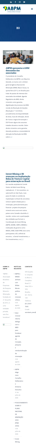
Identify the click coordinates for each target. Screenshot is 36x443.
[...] (11, 137)
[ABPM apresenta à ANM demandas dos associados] (18, 57)
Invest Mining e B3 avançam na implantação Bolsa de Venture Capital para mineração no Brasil (15, 158)
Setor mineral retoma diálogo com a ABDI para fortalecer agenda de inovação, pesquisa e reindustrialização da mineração (18, 334)
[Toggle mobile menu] (32, 9)
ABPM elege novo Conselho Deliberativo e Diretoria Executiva (18, 379)
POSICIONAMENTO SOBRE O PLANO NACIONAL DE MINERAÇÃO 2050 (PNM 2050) (18, 414)
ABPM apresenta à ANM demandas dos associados (15, 57)
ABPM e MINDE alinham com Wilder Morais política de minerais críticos (18, 287)
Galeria (21, 57)
